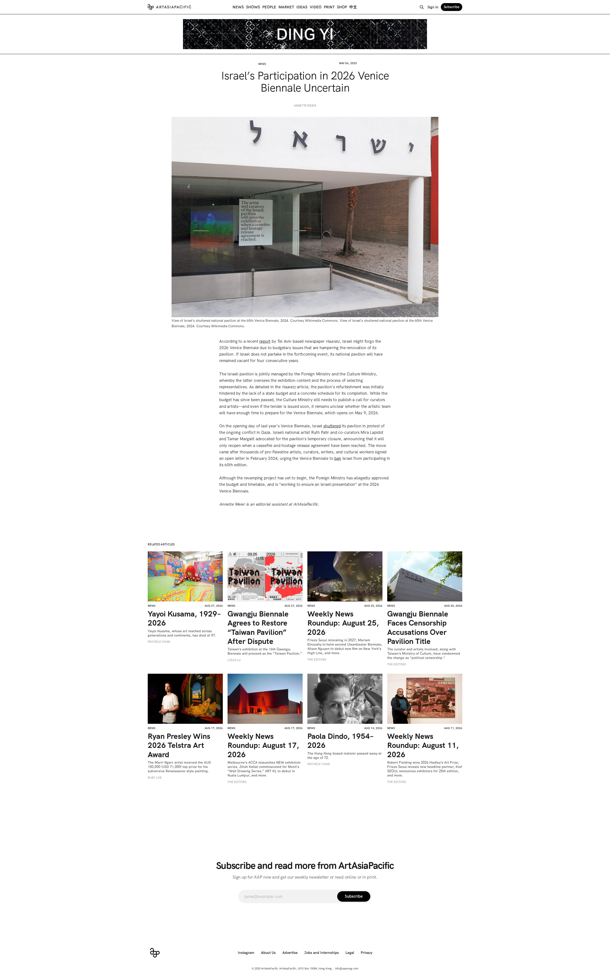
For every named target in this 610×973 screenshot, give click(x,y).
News (238, 7)
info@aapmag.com (346, 968)
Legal (350, 952)
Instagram (246, 952)
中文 (353, 7)
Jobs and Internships (321, 952)
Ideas (301, 7)
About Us (268, 952)
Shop (342, 7)
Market (286, 7)
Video (315, 7)
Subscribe (451, 7)
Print (329, 7)
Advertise (290, 952)
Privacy (366, 952)
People (269, 7)
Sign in (432, 7)
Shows (253, 7)
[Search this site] (422, 7)
